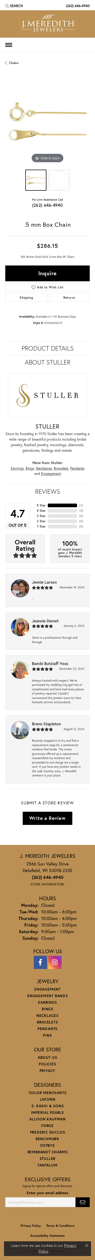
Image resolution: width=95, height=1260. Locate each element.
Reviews (47, 491)
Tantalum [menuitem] (47, 1165)
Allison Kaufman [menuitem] (47, 1118)
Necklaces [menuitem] (47, 1015)
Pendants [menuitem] (47, 1028)
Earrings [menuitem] (47, 1002)
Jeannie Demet (45, 620)
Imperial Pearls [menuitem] (47, 1112)
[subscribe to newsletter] (82, 1202)
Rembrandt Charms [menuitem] (47, 1151)
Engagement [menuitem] (47, 989)
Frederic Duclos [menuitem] (47, 1132)
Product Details (48, 348)
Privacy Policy (31, 1226)
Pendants (77, 468)
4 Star (41, 511)
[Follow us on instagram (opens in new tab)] (54, 962)
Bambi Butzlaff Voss (50, 663)
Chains (14, 63)
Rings (30, 468)
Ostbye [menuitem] (47, 1145)
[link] (77, 5)
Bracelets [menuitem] (47, 1022)
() (81, 505)
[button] (14, 5)
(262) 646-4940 (47, 205)
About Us (47, 1057)
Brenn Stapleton (46, 723)
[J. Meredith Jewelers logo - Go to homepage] (47, 24)
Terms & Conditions (60, 1226)
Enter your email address (47, 1192)
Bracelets (61, 468)
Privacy (48, 1070)
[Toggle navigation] (8, 45)
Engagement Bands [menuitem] (47, 995)
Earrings (17, 468)
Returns (69, 297)
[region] (47, 122)
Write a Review (47, 818)
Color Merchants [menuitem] (47, 1092)
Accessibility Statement (47, 1236)
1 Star (41, 526)
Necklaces (44, 468)
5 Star (41, 505)
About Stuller (47, 362)
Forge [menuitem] (47, 1125)
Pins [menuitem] (47, 1035)
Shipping (26, 297)
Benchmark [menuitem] (47, 1138)
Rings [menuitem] (47, 1008)
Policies (47, 1063)
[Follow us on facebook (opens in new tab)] (40, 962)
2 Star (41, 521)
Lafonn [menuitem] (47, 1099)
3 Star (41, 516)
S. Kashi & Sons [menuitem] (47, 1105)
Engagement (51, 473)
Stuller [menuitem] (48, 1158)
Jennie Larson (44, 582)
